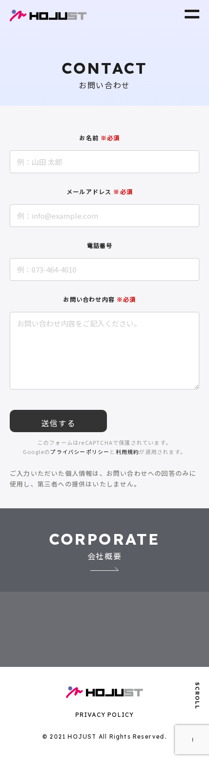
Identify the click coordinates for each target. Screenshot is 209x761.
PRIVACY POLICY (104, 714)
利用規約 (127, 451)
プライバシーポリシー (79, 451)
